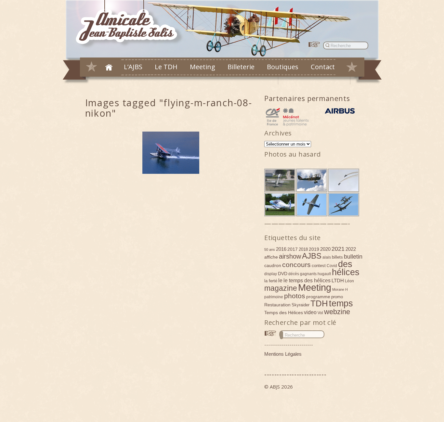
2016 (281, 249)
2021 (338, 249)
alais (326, 257)
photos (294, 296)
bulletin (353, 256)
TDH (319, 303)
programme (318, 296)
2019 (314, 249)
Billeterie (241, 66)
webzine (337, 312)
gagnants (308, 274)
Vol (320, 313)
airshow (290, 256)
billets (337, 257)
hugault (324, 274)
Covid (332, 265)
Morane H (340, 289)
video (310, 312)
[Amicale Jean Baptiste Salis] (130, 25)
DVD (282, 273)
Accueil (109, 67)
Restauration (277, 304)
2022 (351, 249)
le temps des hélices (307, 280)
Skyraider (300, 304)
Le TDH (166, 66)
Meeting (202, 66)
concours (296, 264)
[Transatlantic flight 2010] (170, 153)
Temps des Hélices (283, 312)
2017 (292, 249)
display (270, 274)
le (280, 280)
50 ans (269, 249)
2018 (303, 249)
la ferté (270, 280)
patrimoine (273, 297)
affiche (271, 257)
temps (341, 303)
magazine (280, 288)
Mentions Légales (283, 354)
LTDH (338, 280)
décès (293, 274)
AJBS (311, 255)
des (345, 264)
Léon (349, 281)
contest (319, 265)
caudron (272, 265)
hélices (345, 272)
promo (337, 296)
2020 (325, 249)
